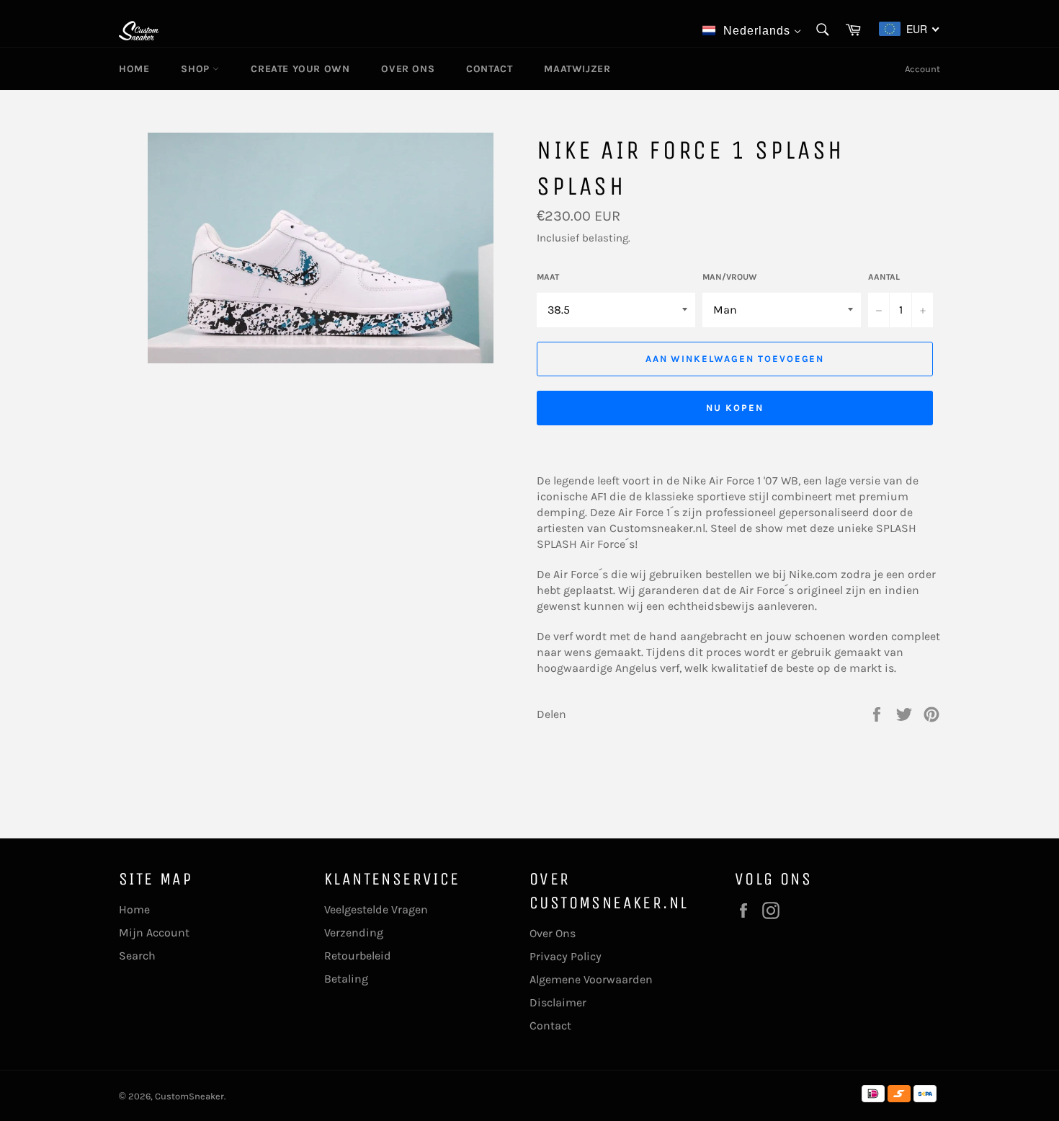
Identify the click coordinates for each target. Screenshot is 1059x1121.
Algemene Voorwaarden (591, 979)
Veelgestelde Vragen (376, 909)
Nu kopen (735, 407)
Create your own (300, 69)
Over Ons (407, 69)
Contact (489, 69)
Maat (548, 277)
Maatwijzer (577, 69)
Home (134, 69)
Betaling (346, 978)
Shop (197, 69)
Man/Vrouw (729, 277)
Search (137, 955)
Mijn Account (154, 932)
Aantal (884, 277)
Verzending (353, 932)
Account (922, 68)
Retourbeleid (357, 955)
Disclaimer (558, 1002)
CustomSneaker (189, 1096)
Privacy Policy (566, 956)
